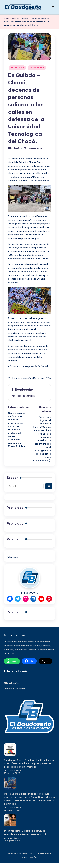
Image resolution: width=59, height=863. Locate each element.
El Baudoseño (22, 389)
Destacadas (37, 67)
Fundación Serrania (14, 688)
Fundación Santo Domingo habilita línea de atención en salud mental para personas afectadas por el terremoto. (29, 763)
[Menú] (53, 7)
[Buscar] (48, 486)
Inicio (6, 18)
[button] (23, 395)
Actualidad (17, 67)
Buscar (12, 478)
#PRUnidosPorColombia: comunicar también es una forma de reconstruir (25, 832)
